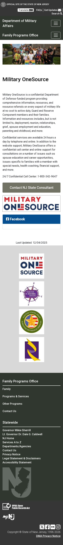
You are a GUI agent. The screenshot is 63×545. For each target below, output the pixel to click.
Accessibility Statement (17, 462)
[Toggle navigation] (55, 23)
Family (7, 389)
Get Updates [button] (51, 10)
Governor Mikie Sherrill (17, 430)
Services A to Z (12, 442)
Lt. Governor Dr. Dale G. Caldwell (22, 434)
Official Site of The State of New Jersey (28, 4)
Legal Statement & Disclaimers (22, 458)
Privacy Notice (11, 454)
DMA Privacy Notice (48, 536)
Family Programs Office (20, 381)
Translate (23, 10)
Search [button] (56, 13)
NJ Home (8, 438)
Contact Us (9, 411)
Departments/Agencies (17, 446)
